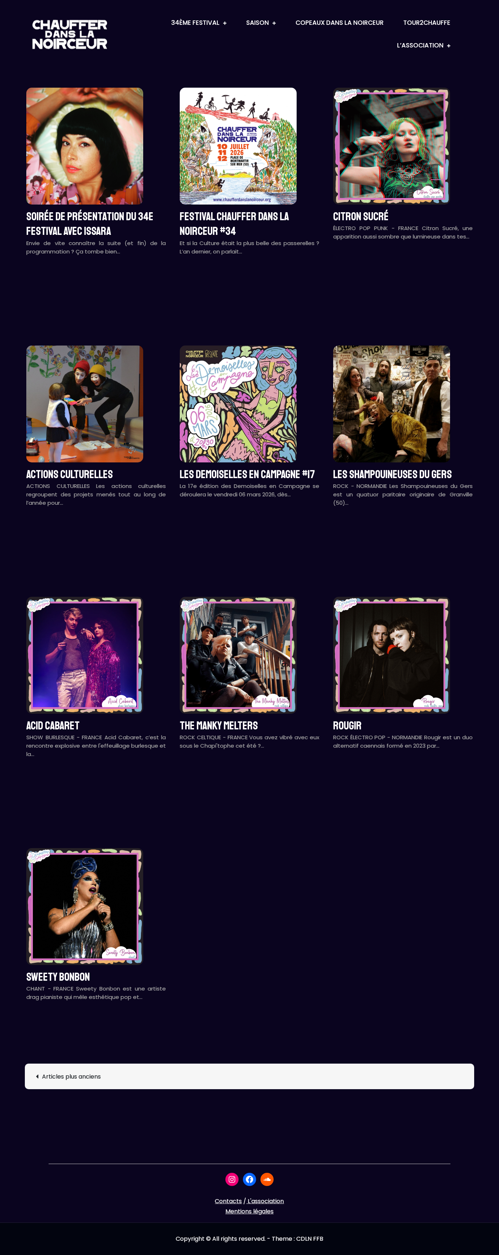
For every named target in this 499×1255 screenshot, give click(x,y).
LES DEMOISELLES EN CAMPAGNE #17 (247, 474)
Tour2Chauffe (426, 22)
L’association (420, 45)
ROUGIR (347, 726)
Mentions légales (249, 1211)
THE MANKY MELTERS (219, 726)
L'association (266, 1201)
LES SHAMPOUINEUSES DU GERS (392, 474)
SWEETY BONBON (58, 977)
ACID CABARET (53, 726)
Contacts (228, 1201)
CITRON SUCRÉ (361, 217)
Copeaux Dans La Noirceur (340, 22)
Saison (257, 22)
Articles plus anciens (71, 1076)
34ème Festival (195, 22)
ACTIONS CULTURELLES (69, 474)
